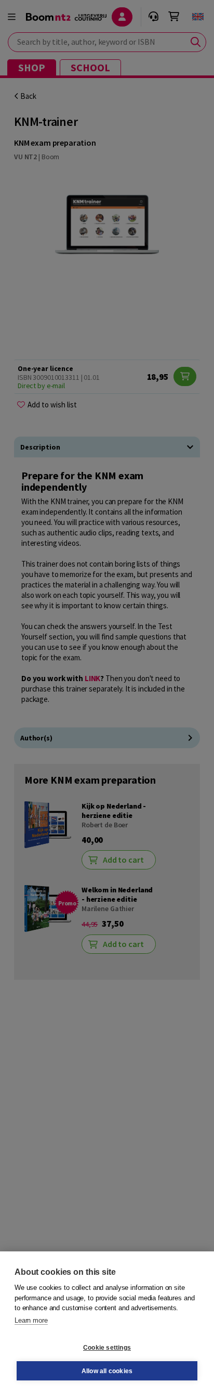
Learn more (31, 1320)
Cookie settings (107, 1347)
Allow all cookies (107, 1371)
